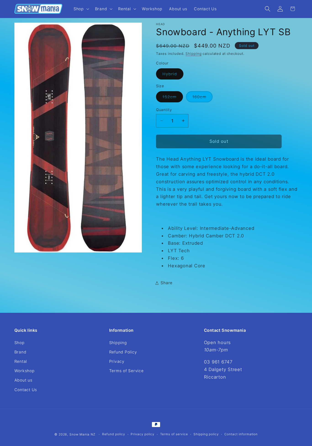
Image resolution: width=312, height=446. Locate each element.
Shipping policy (206, 434)
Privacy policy (142, 434)
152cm (172, 98)
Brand (20, 351)
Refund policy (113, 434)
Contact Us (25, 389)
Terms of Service (126, 370)
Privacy (116, 361)
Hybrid (172, 75)
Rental (20, 361)
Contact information (241, 434)
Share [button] (166, 282)
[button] (81, 9)
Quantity (164, 109)
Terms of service (174, 434)
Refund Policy (123, 351)
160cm (202, 98)
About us (23, 380)
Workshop (24, 370)
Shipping (193, 53)
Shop (19, 342)
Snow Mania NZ (82, 434)
